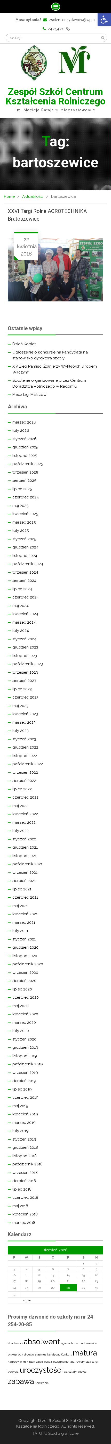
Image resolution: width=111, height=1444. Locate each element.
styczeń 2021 (24, 939)
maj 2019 (20, 1106)
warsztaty (70, 1371)
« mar (27, 1300)
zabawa (21, 1381)
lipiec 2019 (22, 1089)
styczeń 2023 (24, 739)
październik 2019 (27, 1064)
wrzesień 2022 (25, 772)
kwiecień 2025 (25, 514)
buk (20, 1354)
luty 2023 (20, 730)
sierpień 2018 (24, 1180)
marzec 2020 (24, 1022)
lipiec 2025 (22, 489)
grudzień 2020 (25, 947)
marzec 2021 (23, 922)
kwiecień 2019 (25, 1114)
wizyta (82, 1371)
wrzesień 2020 (25, 972)
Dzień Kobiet (24, 344)
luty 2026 (20, 430)
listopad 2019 (24, 1056)
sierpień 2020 (24, 980)
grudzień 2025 (25, 447)
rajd (72, 1361)
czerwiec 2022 (25, 797)
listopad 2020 (24, 956)
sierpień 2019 (24, 1080)
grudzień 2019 (25, 1047)
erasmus (40, 1354)
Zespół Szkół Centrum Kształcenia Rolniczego (55, 96)
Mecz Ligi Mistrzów (29, 394)
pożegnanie (60, 1361)
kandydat (53, 1354)
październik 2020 (27, 964)
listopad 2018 (24, 1156)
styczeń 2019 (24, 1139)
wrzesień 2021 (24, 872)
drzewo (29, 1354)
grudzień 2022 (25, 747)
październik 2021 (27, 864)
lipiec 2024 (22, 589)
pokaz (48, 1361)
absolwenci (15, 1343)
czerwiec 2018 (25, 1197)
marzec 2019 (24, 1122)
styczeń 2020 (24, 1039)
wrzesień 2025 (25, 472)
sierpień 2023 (24, 680)
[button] (104, 19)
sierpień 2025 (24, 480)
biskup (12, 1354)
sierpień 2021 (24, 880)
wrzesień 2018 (25, 1172)
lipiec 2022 (22, 789)
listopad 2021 (24, 855)
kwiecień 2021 (24, 914)
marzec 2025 (24, 522)
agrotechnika (69, 1343)
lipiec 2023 (22, 689)
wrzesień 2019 (25, 1072)
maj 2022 (20, 805)
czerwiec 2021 (25, 897)
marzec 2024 (24, 622)
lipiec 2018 (21, 1189)
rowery (80, 1361)
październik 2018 (27, 1164)
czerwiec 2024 (25, 597)
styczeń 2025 (24, 539)
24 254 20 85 (59, 29)
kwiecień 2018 (25, 1214)
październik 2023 (27, 664)
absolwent (42, 1341)
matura (85, 1352)
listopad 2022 (24, 755)
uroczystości (41, 1370)
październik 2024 (27, 564)
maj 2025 (20, 505)
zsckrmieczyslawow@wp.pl (72, 20)
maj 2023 (20, 705)
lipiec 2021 (21, 889)
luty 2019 (20, 1130)
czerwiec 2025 (25, 497)
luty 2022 (20, 830)
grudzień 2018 (25, 1147)
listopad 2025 (24, 455)
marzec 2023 (24, 722)
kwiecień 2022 (25, 814)
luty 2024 (20, 630)
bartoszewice (88, 1343)
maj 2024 (20, 605)
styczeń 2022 (24, 839)
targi (95, 1361)
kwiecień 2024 (25, 614)
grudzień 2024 (25, 547)
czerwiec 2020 (25, 997)
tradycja (13, 1371)
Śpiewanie (42, 1382)
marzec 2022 (24, 822)
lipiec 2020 (22, 989)
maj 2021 (20, 905)
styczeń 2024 (24, 639)
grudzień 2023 (25, 647)
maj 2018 (20, 1206)
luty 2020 (20, 1030)
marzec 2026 (24, 422)
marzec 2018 (23, 1222)
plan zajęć (36, 1361)
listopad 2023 (24, 655)
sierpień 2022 (24, 780)
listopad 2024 (24, 555)
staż (88, 1361)
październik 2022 (27, 764)
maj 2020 (20, 1006)
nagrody (13, 1361)
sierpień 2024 (24, 580)
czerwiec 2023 (25, 697)
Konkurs (66, 1354)
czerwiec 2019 (25, 1097)
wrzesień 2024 (25, 572)
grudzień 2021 (25, 847)
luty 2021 (20, 930)
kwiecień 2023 (25, 714)
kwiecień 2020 (25, 1014)
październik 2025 (27, 463)
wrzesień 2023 (25, 672)
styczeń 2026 (24, 439)
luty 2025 (20, 530)
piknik (24, 1361)
